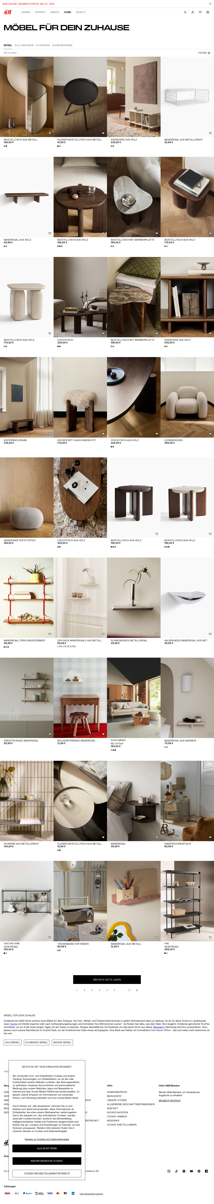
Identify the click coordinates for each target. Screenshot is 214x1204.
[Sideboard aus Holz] (134, 97)
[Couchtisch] (80, 297)
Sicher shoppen (117, 1112)
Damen (25, 12)
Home (67, 12)
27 (129, 990)
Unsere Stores (117, 1100)
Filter (202, 52)
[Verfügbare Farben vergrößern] (6, 146)
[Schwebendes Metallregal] (134, 598)
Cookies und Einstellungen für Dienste (47, 1173)
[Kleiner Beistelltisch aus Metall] (80, 97)
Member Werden (169, 1100)
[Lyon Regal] (27, 901)
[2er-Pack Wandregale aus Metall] (80, 598)
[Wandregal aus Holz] (27, 197)
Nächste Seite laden (107, 979)
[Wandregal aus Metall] (134, 901)
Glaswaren (158, 1027)
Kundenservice (117, 1092)
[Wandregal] (134, 801)
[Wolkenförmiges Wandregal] (80, 698)
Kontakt (112, 1108)
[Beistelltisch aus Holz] (80, 197)
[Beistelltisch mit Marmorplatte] (134, 197)
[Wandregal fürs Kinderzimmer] (27, 598)
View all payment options (91, 1194)
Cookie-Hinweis (117, 1116)
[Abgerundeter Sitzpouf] (27, 497)
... (122, 990)
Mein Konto (114, 1096)
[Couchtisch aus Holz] (134, 397)
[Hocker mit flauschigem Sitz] (80, 397)
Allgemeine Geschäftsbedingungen (130, 1104)
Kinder (54, 12)
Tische (13, 1024)
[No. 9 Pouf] (134, 698)
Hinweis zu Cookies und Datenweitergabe (47, 1139)
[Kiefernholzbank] (27, 397)
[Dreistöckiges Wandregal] (27, 698)
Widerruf (113, 1120)
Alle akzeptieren (47, 1148)
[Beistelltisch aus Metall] (27, 97)
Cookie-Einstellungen (121, 1124)
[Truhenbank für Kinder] (80, 901)
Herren (40, 12)
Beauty (81, 12)
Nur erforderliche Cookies (47, 1161)
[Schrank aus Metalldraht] (27, 801)
